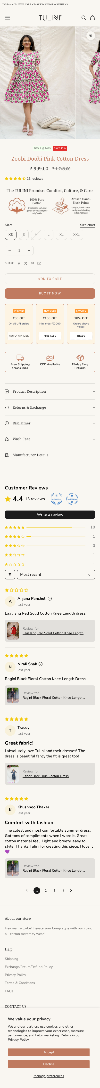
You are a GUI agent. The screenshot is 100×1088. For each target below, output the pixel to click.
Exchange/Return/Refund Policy (29, 967)
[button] (16, 178)
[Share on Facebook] (19, 263)
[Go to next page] (72, 890)
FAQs (9, 991)
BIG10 (81, 336)
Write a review (50, 514)
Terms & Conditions (20, 983)
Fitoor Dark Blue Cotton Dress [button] (46, 776)
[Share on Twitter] (26, 263)
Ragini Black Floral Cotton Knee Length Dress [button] (53, 697)
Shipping (11, 959)
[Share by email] (39, 263)
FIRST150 (50, 336)
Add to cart (50, 278)
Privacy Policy (18, 1039)
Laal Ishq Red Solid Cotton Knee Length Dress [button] (53, 633)
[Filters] (10, 574)
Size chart (87, 225)
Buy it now (50, 293)
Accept (48, 1052)
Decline (48, 1064)
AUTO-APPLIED (19, 336)
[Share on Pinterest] (32, 263)
